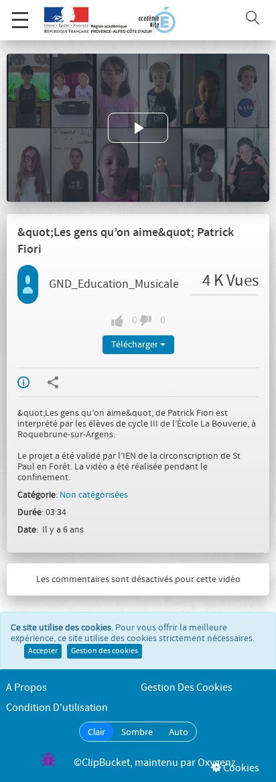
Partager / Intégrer (61, 382)
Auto (178, 732)
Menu (20, 20)
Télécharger (135, 345)
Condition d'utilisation (57, 708)
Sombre (137, 732)
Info (32, 382)
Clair (96, 732)
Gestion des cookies (104, 651)
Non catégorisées (94, 495)
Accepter (43, 651)
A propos (26, 688)
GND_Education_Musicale (114, 284)
